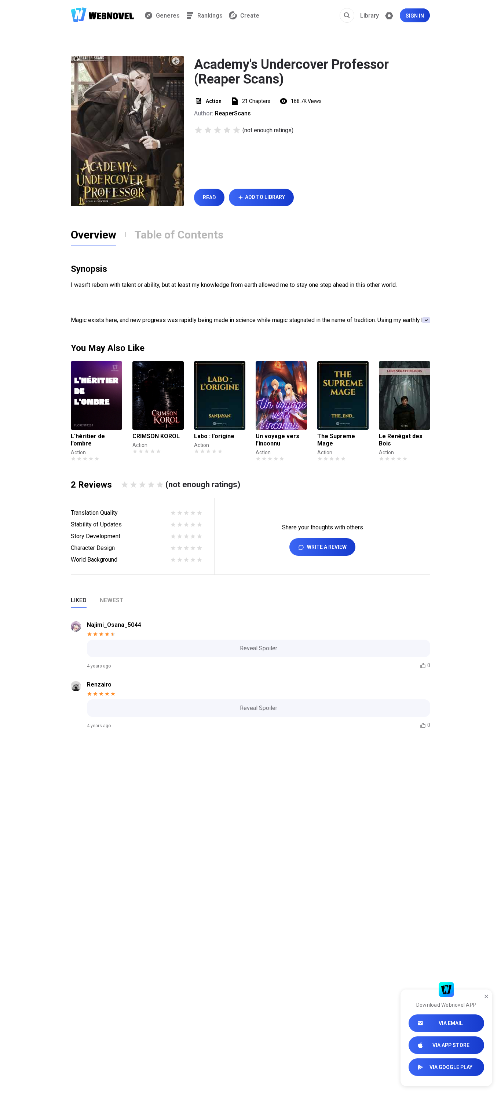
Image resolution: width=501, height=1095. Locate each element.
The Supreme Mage (336, 440)
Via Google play (450, 1067)
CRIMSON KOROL (156, 436)
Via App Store (450, 1045)
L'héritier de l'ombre (88, 440)
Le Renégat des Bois (401, 440)
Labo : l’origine (214, 436)
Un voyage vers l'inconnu (277, 440)
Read (209, 197)
